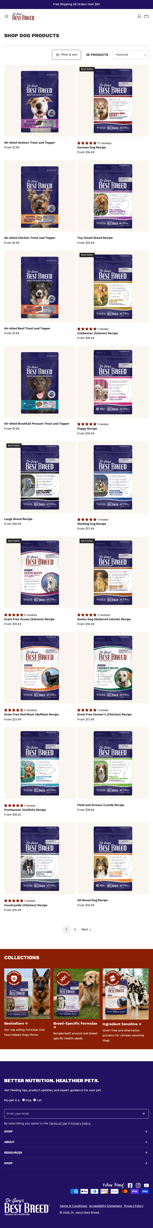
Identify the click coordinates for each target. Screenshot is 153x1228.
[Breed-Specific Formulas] (76, 993)
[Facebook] (130, 1185)
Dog (28, 1100)
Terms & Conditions (73, 1206)
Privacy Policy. (81, 1123)
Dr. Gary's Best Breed (85, 1212)
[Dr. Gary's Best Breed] (23, 16)
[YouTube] (146, 1185)
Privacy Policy (133, 1206)
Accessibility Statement (105, 1206)
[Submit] (143, 1113)
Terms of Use (58, 1123)
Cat (39, 1100)
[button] (146, 16)
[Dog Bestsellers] (27, 993)
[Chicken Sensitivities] (126, 994)
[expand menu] (6, 16)
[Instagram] (138, 1185)
